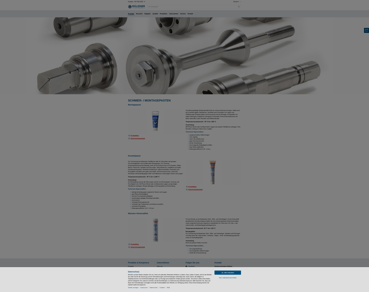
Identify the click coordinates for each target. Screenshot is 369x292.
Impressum (144, 287)
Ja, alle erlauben (227, 273)
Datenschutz (154, 287)
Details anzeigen (133, 287)
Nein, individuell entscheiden (228, 278)
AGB (168, 287)
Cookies (162, 287)
